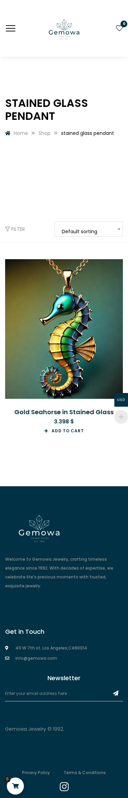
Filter (17, 229)
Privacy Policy (36, 772)
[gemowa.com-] (64, 28)
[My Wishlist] (119, 28)
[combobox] (89, 229)
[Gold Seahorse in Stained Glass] (64, 329)
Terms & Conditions (84, 772)
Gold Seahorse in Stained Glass (64, 412)
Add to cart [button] (68, 431)
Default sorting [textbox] (79, 231)
